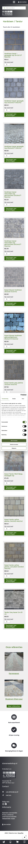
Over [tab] (23, 398)
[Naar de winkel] (24, 837)
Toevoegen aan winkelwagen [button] (11, 69)
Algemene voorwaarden (9, 813)
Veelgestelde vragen (8, 818)
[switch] (24, 426)
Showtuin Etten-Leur (14, 699)
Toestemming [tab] (5, 398)
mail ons (8, 795)
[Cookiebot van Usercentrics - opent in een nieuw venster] (20, 395)
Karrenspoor (14, 673)
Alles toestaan (14, 440)
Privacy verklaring (7, 815)
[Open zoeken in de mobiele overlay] (14, 7)
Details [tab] (14, 398)
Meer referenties (14, 706)
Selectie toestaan (14, 444)
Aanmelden (23, 2)
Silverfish (20, 833)
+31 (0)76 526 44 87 (12, 792)
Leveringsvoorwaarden (9, 816)
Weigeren (14, 448)
